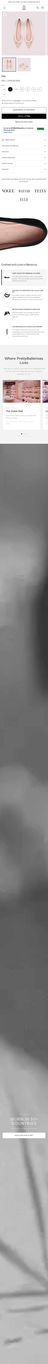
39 (28, 89)
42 (5, 95)
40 (33, 89)
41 (39, 89)
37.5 (16, 90)
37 (10, 89)
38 (22, 89)
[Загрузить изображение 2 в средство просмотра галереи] (24, 64)
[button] (4, 7)
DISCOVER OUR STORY (24, 1135)
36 (5, 90)
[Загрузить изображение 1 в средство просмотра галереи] (9, 64)
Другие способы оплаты (24, 121)
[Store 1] (21, 433)
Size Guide (17, 100)
